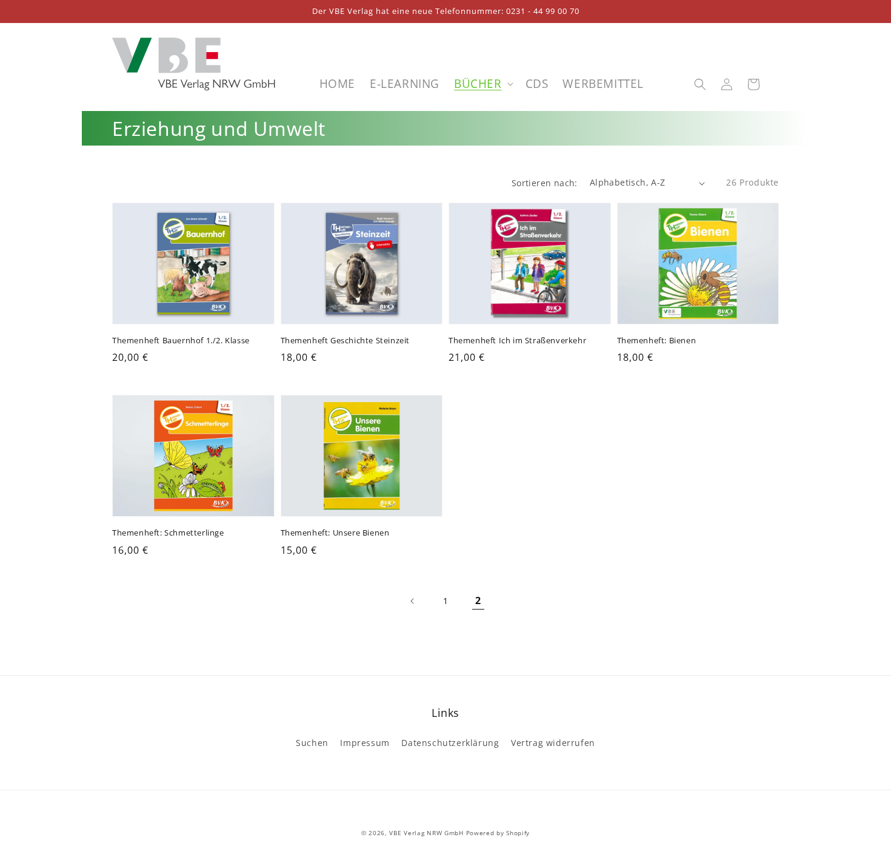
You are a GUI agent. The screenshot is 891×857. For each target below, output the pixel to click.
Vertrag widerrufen (553, 742)
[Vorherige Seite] (412, 601)
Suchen (312, 742)
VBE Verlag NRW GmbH (426, 832)
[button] (700, 84)
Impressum (364, 742)
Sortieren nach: (545, 183)
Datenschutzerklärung (450, 742)
